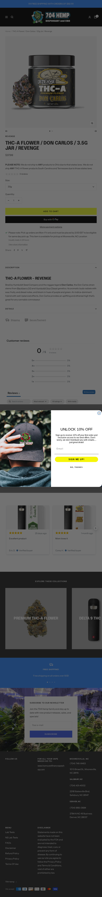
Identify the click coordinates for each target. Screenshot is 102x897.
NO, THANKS (76, 467)
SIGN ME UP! (76, 459)
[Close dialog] (99, 413)
